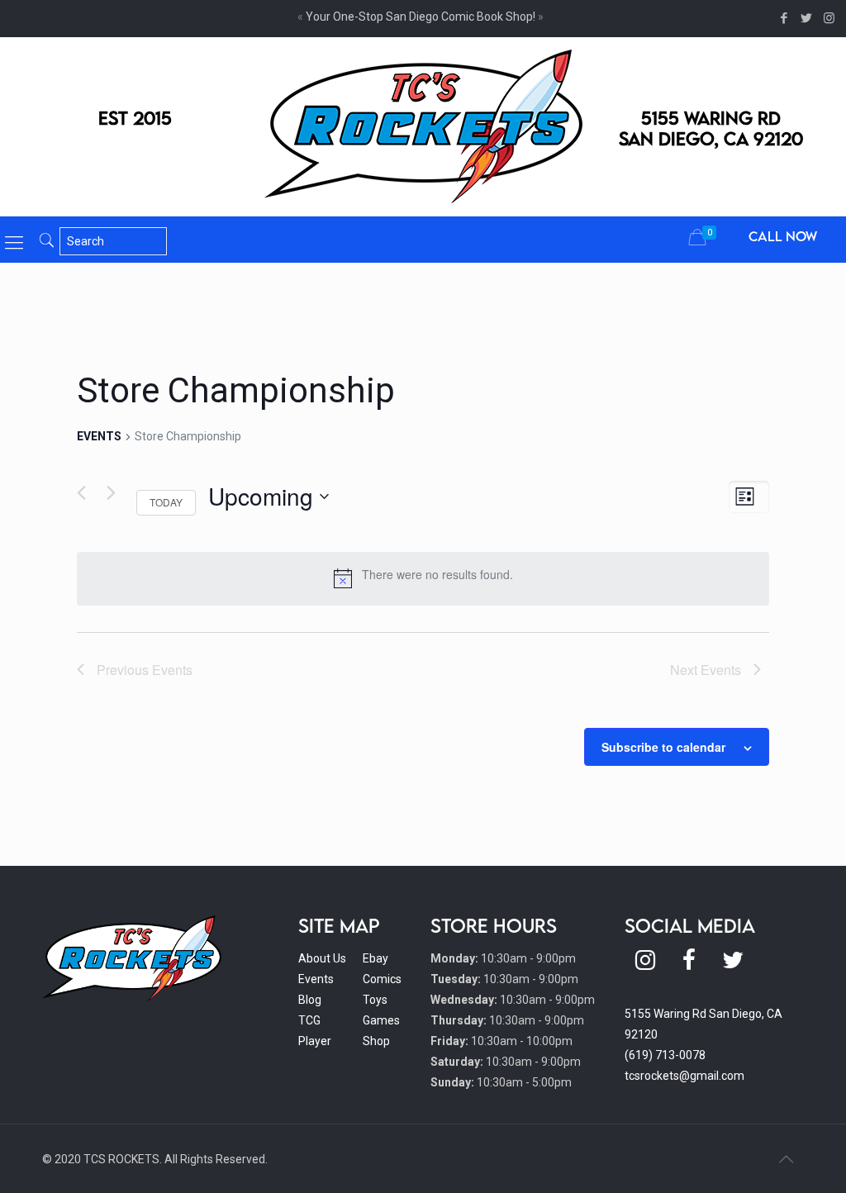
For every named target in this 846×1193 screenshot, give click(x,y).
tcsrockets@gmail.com (684, 1075)
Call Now (783, 236)
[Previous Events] (81, 493)
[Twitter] (806, 18)
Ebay (375, 958)
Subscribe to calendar (663, 747)
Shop (376, 1041)
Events (99, 436)
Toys (375, 999)
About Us (322, 958)
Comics (382, 979)
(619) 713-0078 (665, 1055)
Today (166, 502)
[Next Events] (111, 493)
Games (381, 1020)
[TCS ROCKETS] (423, 126)
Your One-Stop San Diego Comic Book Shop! (420, 16)
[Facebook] (784, 18)
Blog (309, 999)
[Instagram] (829, 18)
